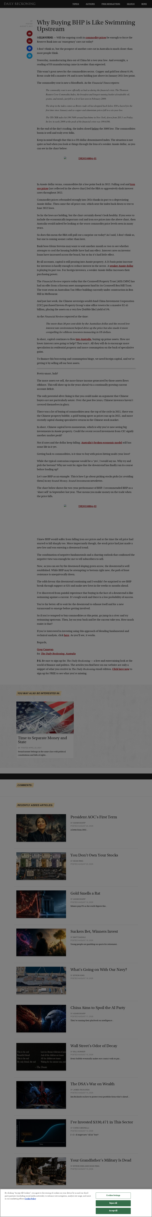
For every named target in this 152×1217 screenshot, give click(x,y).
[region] (76, 1203)
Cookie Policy (30, 1199)
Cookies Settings (113, 1196)
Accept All (113, 1211)
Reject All (113, 1203)
